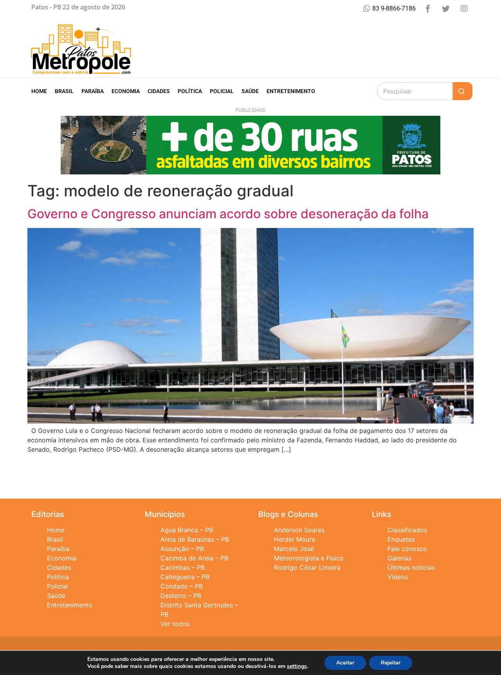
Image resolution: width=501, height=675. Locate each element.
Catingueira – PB (184, 577)
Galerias (399, 558)
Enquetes (401, 539)
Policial (222, 91)
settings (297, 666)
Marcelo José (294, 549)
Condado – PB (181, 586)
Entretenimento (291, 91)
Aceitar (345, 662)
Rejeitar (390, 662)
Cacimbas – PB (182, 567)
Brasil (64, 91)
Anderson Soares (299, 530)
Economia (126, 91)
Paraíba (92, 91)
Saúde (250, 91)
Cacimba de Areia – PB (194, 558)
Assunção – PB (182, 549)
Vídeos (397, 577)
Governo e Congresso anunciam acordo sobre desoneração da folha (228, 213)
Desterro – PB (180, 596)
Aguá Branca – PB (186, 530)
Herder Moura (294, 539)
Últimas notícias (411, 567)
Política (190, 91)
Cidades (159, 91)
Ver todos (174, 624)
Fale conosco (407, 549)
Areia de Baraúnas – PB (194, 539)
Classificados (407, 530)
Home (39, 91)
